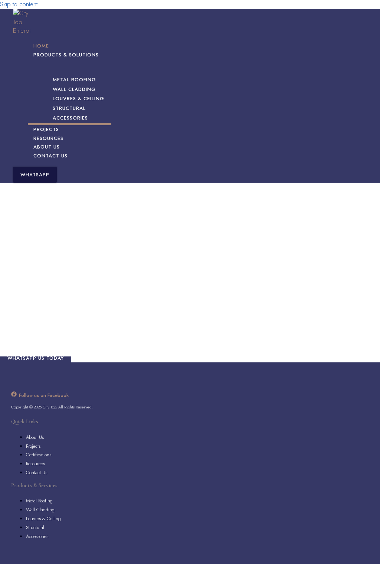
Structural (35, 527)
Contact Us (36, 472)
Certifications (38, 454)
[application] (102, 54)
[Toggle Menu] (69, 67)
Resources (35, 463)
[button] (35, 175)
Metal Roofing (39, 500)
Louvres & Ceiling (43, 518)
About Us (35, 437)
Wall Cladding (40, 509)
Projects (33, 446)
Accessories (37, 536)
